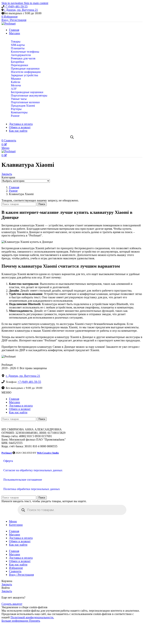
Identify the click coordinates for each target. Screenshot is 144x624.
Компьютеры (19, 112)
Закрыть (7, 174)
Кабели (15, 82)
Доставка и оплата (21, 405)
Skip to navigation (13, 3)
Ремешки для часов (23, 58)
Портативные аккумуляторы (29, 95)
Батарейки (17, 61)
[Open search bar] (72, 137)
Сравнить (15, 571)
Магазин (14, 402)
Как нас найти (18, 412)
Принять (34, 620)
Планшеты (18, 48)
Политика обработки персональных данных (31, 489)
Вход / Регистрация (21, 574)
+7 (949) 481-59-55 (16, 6)
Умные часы (19, 98)
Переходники (19, 65)
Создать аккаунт (12, 603)
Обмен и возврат (20, 409)
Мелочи (16, 85)
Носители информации (26, 71)
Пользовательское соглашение (22, 479)
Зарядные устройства (24, 75)
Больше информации (15, 620)
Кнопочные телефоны (25, 51)
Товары (15, 41)
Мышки (16, 78)
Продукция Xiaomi (23, 105)
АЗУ (14, 88)
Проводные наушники (25, 68)
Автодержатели (21, 55)
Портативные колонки (25, 102)
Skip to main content (36, 3)
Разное (15, 115)
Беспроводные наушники (27, 92)
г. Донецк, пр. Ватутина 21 (21, 9)
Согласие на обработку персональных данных (32, 470)
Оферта (8, 460)
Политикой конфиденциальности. (32, 617)
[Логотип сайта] (9, 23)
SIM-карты (18, 44)
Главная (14, 398)
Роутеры (16, 109)
